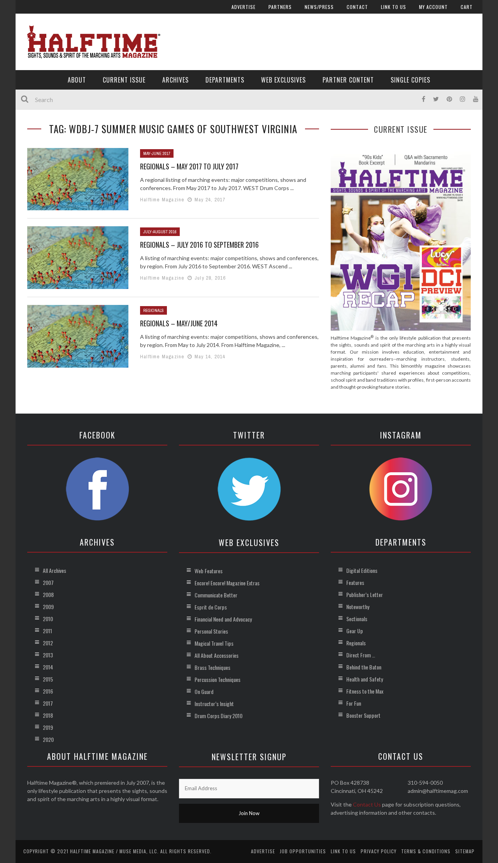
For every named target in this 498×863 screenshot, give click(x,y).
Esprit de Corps (211, 607)
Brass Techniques (212, 667)
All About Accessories (216, 655)
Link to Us (393, 7)
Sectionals (356, 619)
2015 (48, 679)
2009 (48, 606)
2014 (48, 667)
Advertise (243, 7)
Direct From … (360, 655)
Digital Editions (361, 570)
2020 (48, 739)
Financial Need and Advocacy (223, 619)
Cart (467, 7)
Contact (357, 7)
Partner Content (348, 80)
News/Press (319, 7)
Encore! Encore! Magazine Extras (227, 583)
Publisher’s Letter (364, 594)
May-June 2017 (156, 153)
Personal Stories (211, 631)
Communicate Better (216, 595)
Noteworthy (357, 606)
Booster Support (363, 715)
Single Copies (410, 80)
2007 (48, 582)
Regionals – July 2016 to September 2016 (199, 245)
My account (433, 7)
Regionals (153, 310)
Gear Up (354, 631)
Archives (175, 80)
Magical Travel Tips (214, 643)
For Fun (353, 703)
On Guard (204, 691)
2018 (48, 715)
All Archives (54, 570)
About (77, 80)
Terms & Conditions (426, 851)
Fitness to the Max (364, 691)
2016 (48, 691)
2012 (48, 643)
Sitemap (465, 851)
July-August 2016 (160, 231)
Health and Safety (364, 679)
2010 (48, 619)
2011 (47, 631)
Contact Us (367, 804)
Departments (224, 80)
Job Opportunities (303, 851)
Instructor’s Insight (214, 703)
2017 (48, 703)
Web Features (209, 571)
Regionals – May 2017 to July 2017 (189, 166)
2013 (48, 655)
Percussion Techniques (217, 679)
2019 (48, 727)
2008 (48, 594)
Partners (280, 7)
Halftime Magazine (162, 199)
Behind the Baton (363, 667)
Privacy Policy (378, 851)
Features (355, 582)
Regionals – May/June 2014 (178, 323)
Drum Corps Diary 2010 (218, 716)
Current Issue (124, 80)
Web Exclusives (283, 80)
